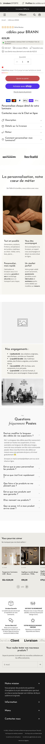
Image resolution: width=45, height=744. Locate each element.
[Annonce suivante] (38, 9)
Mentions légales (24, 740)
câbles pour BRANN (13, 20)
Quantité (22, 57)
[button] (4, 14)
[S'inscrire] (40, 664)
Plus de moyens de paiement (22, 92)
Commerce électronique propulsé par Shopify (27, 730)
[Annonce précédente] (7, 9)
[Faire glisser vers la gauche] (18, 587)
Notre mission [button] (12, 683)
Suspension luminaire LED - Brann (9, 573)
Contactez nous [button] (12, 719)
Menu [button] (8, 710)
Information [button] (11, 702)
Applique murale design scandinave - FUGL (29, 573)
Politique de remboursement (14, 733)
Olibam (11, 730)
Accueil (4, 20)
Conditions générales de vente (32, 737)
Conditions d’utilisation (13, 737)
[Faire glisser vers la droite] (27, 587)
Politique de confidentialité (33, 733)
